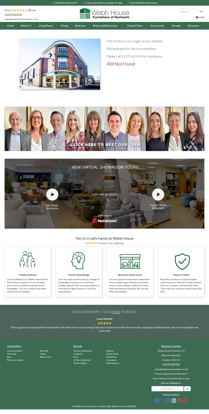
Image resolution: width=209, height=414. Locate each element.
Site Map (44, 350)
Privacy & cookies (15, 360)
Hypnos (110, 350)
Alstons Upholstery (82, 350)
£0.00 (201, 17)
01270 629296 (13, 14)
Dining (64, 25)
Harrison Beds (80, 363)
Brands (176, 25)
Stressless (111, 360)
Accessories (157, 25)
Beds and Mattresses (105, 25)
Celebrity (77, 354)
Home (11, 25)
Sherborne (111, 357)
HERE (116, 312)
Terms (43, 354)
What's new (45, 357)
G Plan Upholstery (82, 360)
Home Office (134, 25)
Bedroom (80, 25)
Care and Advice (14, 350)
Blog (9, 357)
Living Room (46, 25)
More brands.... (113, 363)
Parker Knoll (112, 354)
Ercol (75, 357)
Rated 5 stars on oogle (111, 243)
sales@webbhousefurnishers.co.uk (21, 19)
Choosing (11, 354)
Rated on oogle (20, 10)
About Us (26, 25)
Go (201, 11)
